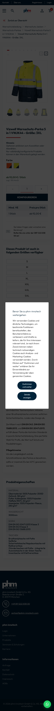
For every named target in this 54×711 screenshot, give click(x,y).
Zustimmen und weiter (27, 385)
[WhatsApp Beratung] (47, 704)
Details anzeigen (27, 396)
